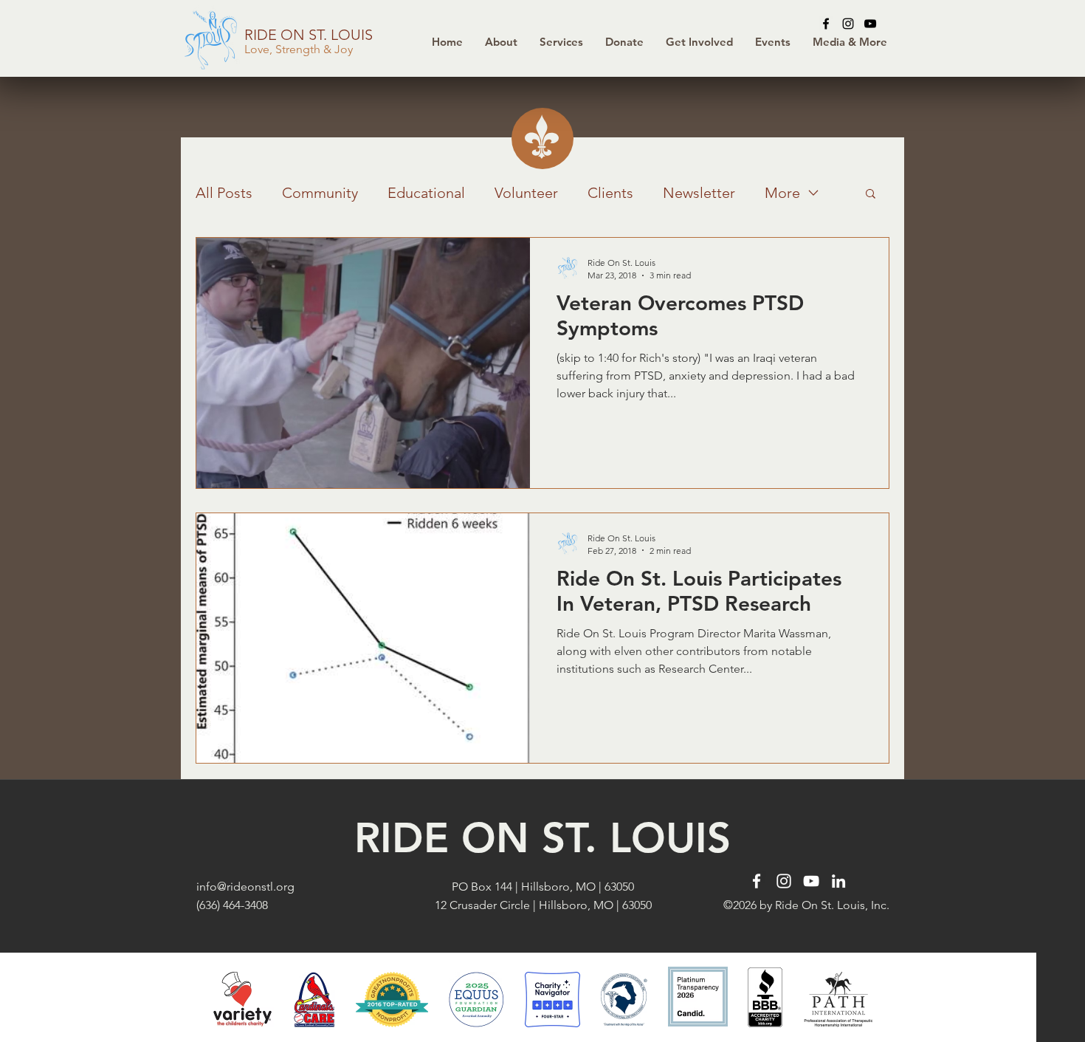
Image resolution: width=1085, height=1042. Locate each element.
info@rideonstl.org (245, 887)
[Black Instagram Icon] (848, 23)
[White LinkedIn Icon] (838, 881)
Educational (426, 193)
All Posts (224, 193)
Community (320, 193)
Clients (610, 193)
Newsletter (699, 193)
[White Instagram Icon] (783, 881)
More (782, 193)
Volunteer (526, 193)
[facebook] (826, 23)
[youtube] (870, 23)
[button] (624, 42)
